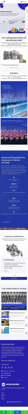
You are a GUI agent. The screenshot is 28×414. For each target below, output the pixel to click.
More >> (6, 271)
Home (2, 392)
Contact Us (5, 377)
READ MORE (14, 278)
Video (2, 397)
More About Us (6, 222)
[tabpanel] (14, 57)
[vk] (8, 367)
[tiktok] (11, 367)
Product (3, 394)
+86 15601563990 (6, 373)
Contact (3, 399)
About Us (3, 395)
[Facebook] (2, 367)
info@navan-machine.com (9, 371)
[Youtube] (5, 367)
